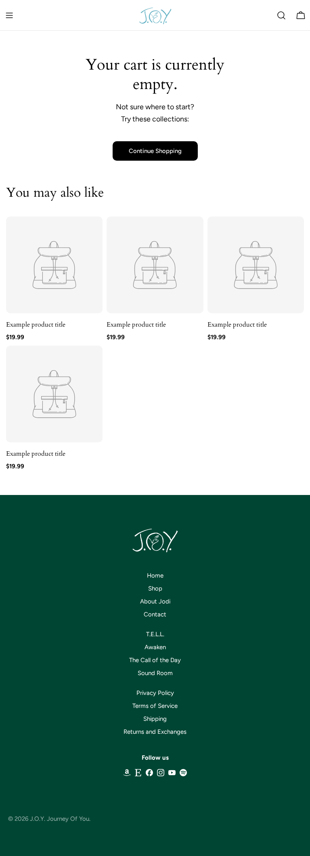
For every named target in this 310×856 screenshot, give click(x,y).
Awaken (155, 647)
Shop (155, 588)
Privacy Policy (155, 693)
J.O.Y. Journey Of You (59, 818)
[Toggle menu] (9, 15)
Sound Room (155, 673)
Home (155, 575)
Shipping (155, 718)
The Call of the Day (155, 660)
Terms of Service (155, 705)
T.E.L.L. (155, 634)
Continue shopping (155, 151)
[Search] (281, 15)
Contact (155, 614)
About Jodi (155, 601)
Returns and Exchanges (155, 731)
